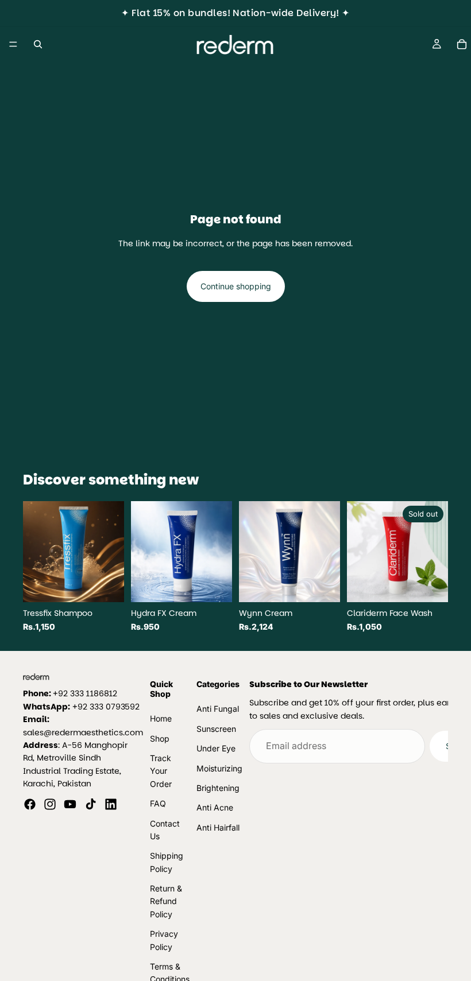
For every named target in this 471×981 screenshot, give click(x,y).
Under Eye (215, 748)
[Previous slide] (35, 551)
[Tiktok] (91, 804)
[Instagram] (50, 804)
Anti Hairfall (218, 827)
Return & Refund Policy (166, 901)
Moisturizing (219, 768)
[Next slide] (111, 551)
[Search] (38, 44)
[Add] (106, 585)
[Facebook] (30, 804)
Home (161, 718)
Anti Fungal (217, 709)
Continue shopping (235, 286)
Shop (159, 738)
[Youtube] (70, 804)
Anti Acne (214, 807)
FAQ (158, 803)
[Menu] (13, 44)
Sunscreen (216, 729)
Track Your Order (161, 771)
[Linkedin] (111, 804)
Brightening (218, 788)
